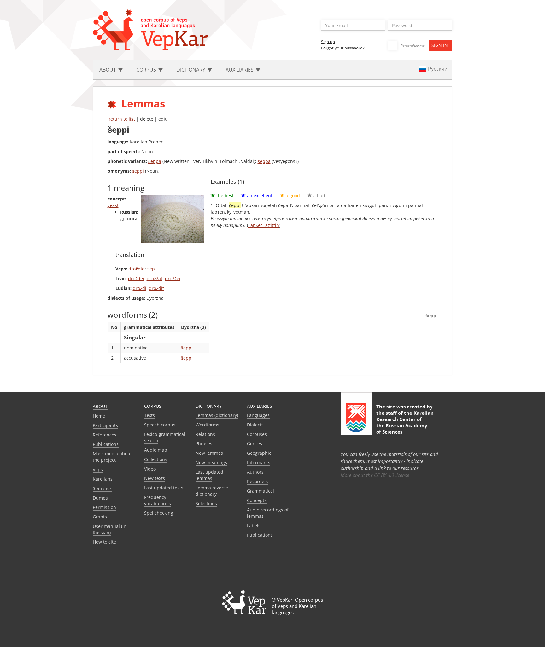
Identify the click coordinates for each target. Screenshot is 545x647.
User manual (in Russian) (109, 529)
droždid (136, 269)
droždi (139, 288)
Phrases (204, 444)
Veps (98, 469)
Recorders (257, 481)
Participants (105, 425)
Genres (254, 444)
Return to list (121, 119)
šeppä (154, 161)
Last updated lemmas (209, 475)
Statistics (102, 488)
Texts (149, 415)
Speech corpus (159, 425)
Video (150, 469)
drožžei (172, 278)
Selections (206, 503)
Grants (100, 517)
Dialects (255, 425)
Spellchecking (158, 513)
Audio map (155, 450)
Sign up (328, 41)
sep (151, 269)
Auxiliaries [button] (240, 69)
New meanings (211, 462)
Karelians (103, 479)
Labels (254, 526)
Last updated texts (163, 488)
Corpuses (257, 434)
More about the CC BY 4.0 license (375, 475)
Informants (258, 462)
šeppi (138, 171)
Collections (155, 459)
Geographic (259, 453)
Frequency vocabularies (157, 500)
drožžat (154, 278)
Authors (255, 472)
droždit (156, 288)
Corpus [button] (146, 69)
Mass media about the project (112, 457)
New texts (154, 478)
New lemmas (209, 453)
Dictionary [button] (191, 69)
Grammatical (260, 491)
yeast (113, 205)
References (104, 435)
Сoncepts (257, 500)
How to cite (104, 542)
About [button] (108, 69)
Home (99, 416)
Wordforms (207, 425)
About (100, 406)
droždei (136, 278)
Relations (205, 434)
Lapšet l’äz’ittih (263, 225)
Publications (106, 444)
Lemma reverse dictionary (212, 491)
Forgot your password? (343, 48)
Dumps (100, 498)
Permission (104, 507)
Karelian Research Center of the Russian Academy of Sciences (405, 422)
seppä (264, 161)
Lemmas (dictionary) (217, 415)
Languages (258, 415)
